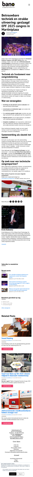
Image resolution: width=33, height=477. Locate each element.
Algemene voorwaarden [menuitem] (16, 450)
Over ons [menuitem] (16, 445)
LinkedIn (4, 244)
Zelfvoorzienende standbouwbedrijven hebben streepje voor (16, 412)
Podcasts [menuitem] (16, 446)
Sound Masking (7, 338)
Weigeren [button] (21, 474)
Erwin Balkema (14, 32)
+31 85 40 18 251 (19, 433)
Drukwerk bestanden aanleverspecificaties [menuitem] (16, 452)
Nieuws (6, 301)
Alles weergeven (6, 308)
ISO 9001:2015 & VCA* (16, 438)
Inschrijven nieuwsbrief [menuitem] (16, 458)
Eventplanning (7, 304)
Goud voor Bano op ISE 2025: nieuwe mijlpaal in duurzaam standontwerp (16, 375)
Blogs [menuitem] (16, 460)
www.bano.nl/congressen (8, 178)
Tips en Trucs (7, 303)
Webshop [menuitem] (16, 449)
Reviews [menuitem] (16, 461)
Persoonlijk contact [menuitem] (16, 447)
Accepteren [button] (12, 474)
